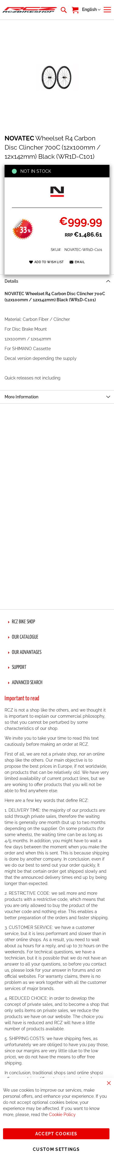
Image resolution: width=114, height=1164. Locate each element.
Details (11, 281)
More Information (21, 396)
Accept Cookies (56, 1133)
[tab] (57, 281)
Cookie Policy (62, 1114)
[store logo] (29, 10)
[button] (91, 9)
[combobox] (63, 10)
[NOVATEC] (57, 200)
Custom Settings (56, 1149)
